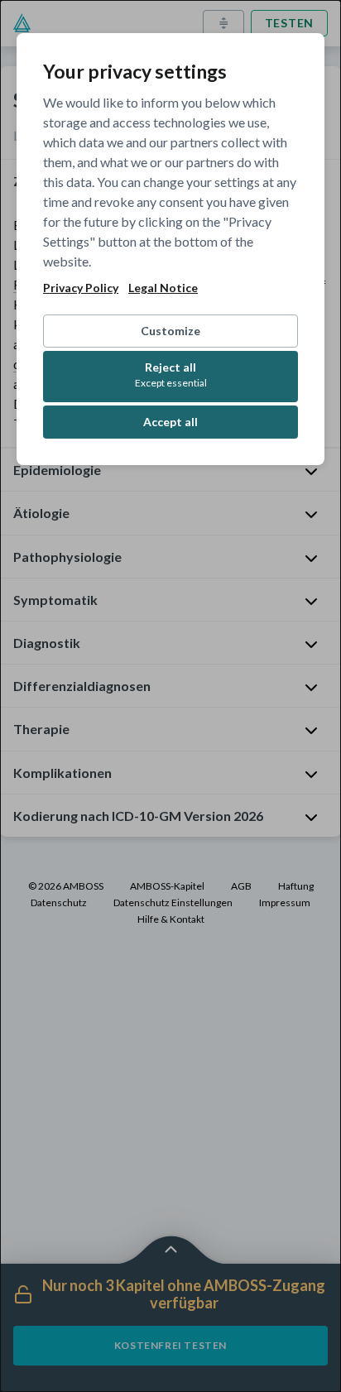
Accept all (170, 422)
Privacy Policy (80, 288)
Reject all (171, 374)
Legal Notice (163, 288)
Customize (170, 331)
